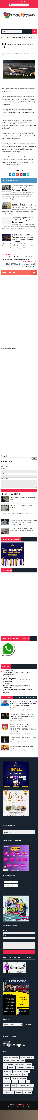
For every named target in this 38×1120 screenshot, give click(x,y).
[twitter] (13, 2)
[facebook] (16, 2)
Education (20, 1060)
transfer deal (16, 1089)
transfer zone (27, 1089)
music (14, 1085)
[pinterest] (29, 1107)
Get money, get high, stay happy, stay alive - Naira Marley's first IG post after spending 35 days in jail (23, 522)
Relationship (18, 1071)
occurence (21, 1085)
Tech (25, 1075)
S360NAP (26, 1071)
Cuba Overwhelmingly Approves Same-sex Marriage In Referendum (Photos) (24, 188)
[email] (23, 1107)
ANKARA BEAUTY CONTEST (11, 1057)
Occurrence (7, 1071)
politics (30, 1085)
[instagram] (19, 2)
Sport (6, 1075)
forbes (15, 1082)
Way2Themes (25, 1104)
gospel (22, 1082)
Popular (19, 697)
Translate (10, 1027)
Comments (31, 697)
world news (32, 54)
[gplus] (14, 1107)
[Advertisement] (19, 325)
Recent (7, 697)
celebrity (15, 1078)
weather (18, 1092)
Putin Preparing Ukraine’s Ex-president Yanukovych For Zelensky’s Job (23, 220)
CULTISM (6, 1060)
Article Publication (27, 1057)
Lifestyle (11, 1068)
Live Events (20, 1068)
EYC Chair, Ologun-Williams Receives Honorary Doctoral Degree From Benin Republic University (23, 238)
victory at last (8, 1092)
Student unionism (15, 1075)
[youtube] (24, 2)
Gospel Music (19, 1064)
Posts (7, 882)
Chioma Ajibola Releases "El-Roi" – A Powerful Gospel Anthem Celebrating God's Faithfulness (22, 716)
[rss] (22, 2)
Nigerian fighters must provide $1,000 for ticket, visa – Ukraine (24, 204)
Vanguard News (8, 671)
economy (23, 1078)
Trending (6, 1078)
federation (7, 1082)
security (6, 1089)
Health (28, 1064)
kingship (6, 1085)
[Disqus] (19, 374)
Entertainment (8, 1064)
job (28, 1082)
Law (5, 1068)
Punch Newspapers (9, 678)
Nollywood (29, 1068)
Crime (13, 1060)
